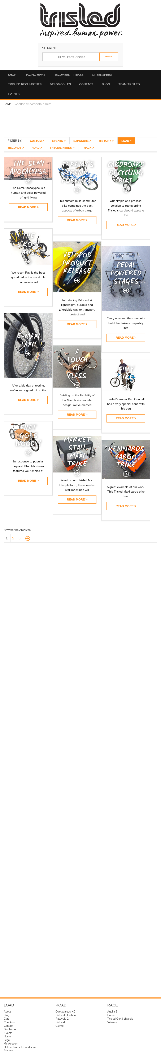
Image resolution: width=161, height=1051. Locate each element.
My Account (11, 1043)
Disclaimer (10, 1029)
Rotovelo (61, 1022)
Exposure (81, 141)
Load (125, 141)
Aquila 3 (112, 1011)
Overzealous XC (65, 1011)
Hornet (111, 1015)
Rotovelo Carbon (66, 1015)
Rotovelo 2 (62, 1018)
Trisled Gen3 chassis (120, 1018)
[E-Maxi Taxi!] (28, 376)
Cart (6, 1018)
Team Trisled (129, 84)
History (105, 141)
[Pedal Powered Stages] (126, 309)
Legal (7, 1040)
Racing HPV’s (35, 74)
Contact (86, 84)
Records (14, 147)
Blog (106, 84)
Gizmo (60, 1025)
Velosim (112, 1022)
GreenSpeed (102, 74)
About (7, 1011)
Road (35, 147)
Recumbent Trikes (68, 74)
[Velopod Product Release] (77, 291)
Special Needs (61, 147)
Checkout (9, 1022)
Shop (12, 74)
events (57, 141)
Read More (27, 207)
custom (36, 141)
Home (7, 104)
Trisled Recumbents (25, 84)
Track (86, 147)
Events (13, 94)
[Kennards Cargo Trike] (126, 478)
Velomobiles (60, 84)
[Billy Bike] (126, 390)
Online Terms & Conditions (20, 1047)
